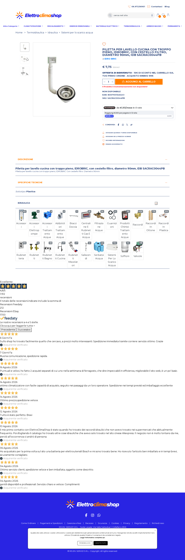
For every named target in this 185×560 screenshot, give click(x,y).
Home (19, 32)
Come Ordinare (28, 523)
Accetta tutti (100, 543)
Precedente (8, 329)
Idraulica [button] (24, 203)
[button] (139, 82)
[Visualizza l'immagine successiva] (34, 79)
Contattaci (156, 6)
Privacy (126, 523)
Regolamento (141, 523)
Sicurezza (102, 523)
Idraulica (53, 32)
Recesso (89, 523)
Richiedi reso (158, 523)
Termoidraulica (35, 32)
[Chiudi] (156, 203)
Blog (167, 6)
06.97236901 (138, 6)
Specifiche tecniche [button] (30, 182)
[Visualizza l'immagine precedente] (88, 79)
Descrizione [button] (25, 159)
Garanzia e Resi (74, 523)
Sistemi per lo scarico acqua (77, 32)
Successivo (24, 329)
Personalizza (84, 543)
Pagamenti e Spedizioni (51, 523)
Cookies (115, 523)
